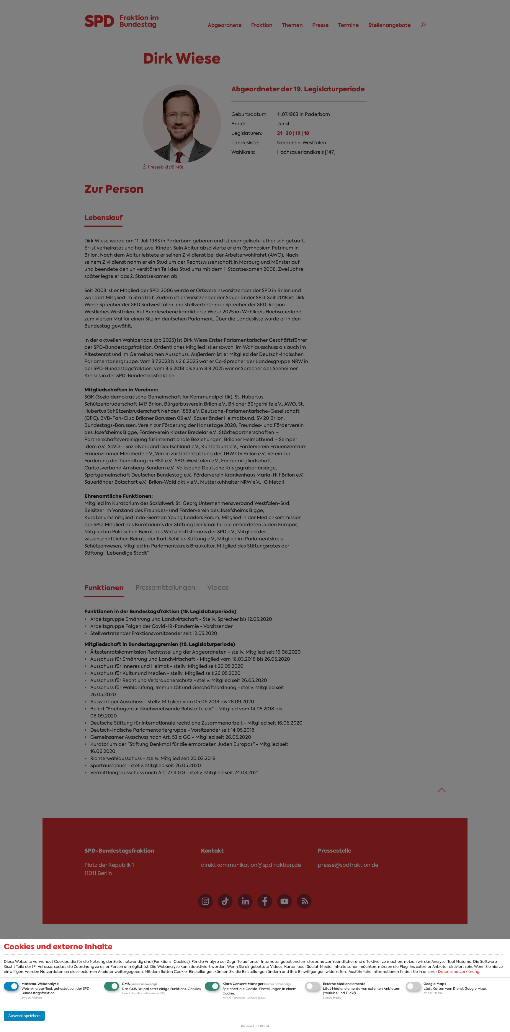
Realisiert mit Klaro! (255, 1026)
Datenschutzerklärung (458, 971)
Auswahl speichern (24, 1016)
